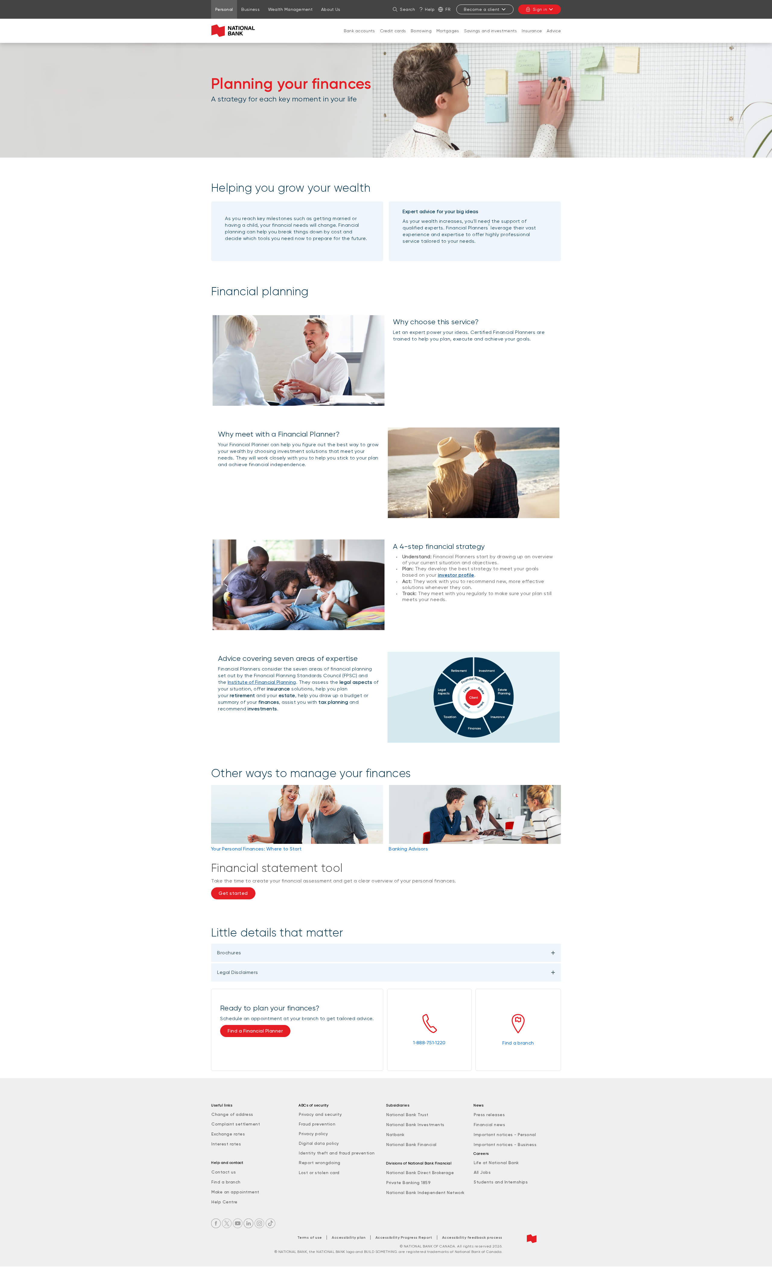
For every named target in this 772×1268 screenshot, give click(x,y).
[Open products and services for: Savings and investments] (490, 36)
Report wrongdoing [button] (319, 1162)
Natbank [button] (395, 1134)
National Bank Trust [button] (407, 1114)
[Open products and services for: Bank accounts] (359, 36)
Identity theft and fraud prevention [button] (337, 1153)
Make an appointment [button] (235, 1192)
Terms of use (309, 1237)
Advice (554, 30)
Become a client (482, 9)
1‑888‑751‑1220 (429, 1042)
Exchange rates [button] (228, 1134)
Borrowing (421, 30)
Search (407, 9)
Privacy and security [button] (320, 1114)
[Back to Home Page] (234, 30)
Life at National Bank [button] (496, 1162)
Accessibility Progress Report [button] (403, 1237)
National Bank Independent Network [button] (425, 1192)
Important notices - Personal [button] (505, 1134)
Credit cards (393, 30)
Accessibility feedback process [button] (472, 1237)
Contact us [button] (223, 1172)
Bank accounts (359, 30)
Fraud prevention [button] (317, 1124)
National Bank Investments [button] (415, 1124)
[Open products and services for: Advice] (554, 36)
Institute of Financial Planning (262, 682)
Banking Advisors (408, 849)
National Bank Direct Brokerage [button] (420, 1172)
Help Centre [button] (224, 1201)
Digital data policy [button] (319, 1143)
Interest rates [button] (226, 1144)
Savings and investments (490, 30)
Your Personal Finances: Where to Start (256, 849)
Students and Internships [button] (501, 1182)
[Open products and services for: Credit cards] (393, 36)
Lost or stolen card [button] (319, 1172)
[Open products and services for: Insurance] (532, 36)
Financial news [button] (489, 1124)
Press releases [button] (489, 1114)
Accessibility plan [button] (348, 1237)
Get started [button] (233, 893)
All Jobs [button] (482, 1172)
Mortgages (447, 30)
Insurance (532, 30)
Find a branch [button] (226, 1182)
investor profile (456, 575)
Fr (448, 9)
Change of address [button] (232, 1114)
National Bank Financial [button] (411, 1144)
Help (430, 9)
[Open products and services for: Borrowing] (421, 36)
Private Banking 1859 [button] (408, 1182)
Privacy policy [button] (313, 1133)
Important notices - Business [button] (505, 1144)
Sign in (540, 9)
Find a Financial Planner (255, 1031)
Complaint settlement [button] (235, 1124)
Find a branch (518, 1043)
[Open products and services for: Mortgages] (447, 36)
